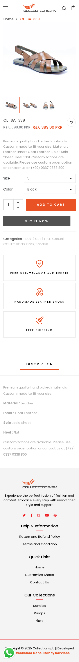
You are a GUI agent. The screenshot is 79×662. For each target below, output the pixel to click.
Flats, (31, 244)
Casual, (58, 238)
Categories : (13, 238)
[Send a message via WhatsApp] (9, 653)
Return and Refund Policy (39, 536)
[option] (11, 104)
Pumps (39, 613)
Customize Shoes (39, 574)
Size (6, 178)
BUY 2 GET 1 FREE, (38, 238)
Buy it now (37, 221)
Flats (39, 620)
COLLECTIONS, (14, 244)
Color (8, 189)
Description (39, 364)
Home (8, 19)
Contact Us (39, 582)
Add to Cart (51, 204)
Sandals (42, 244)
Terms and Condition (39, 544)
